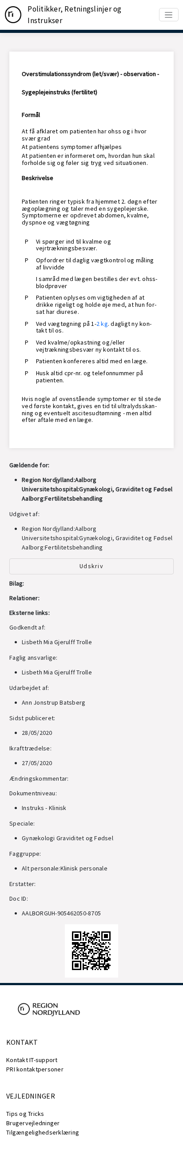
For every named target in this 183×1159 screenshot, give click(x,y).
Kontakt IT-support (32, 1060)
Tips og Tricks (25, 1114)
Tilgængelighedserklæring (42, 1132)
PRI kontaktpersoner (35, 1069)
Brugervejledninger (33, 1123)
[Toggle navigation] (169, 14)
